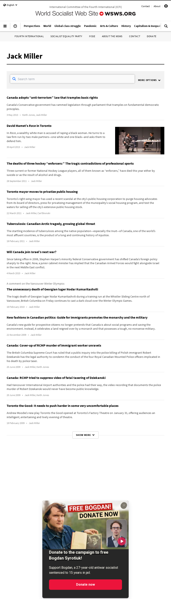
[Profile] (166, 6)
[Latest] (15, 28)
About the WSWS (112, 36)
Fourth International (29, 36)
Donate (151, 36)
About (157, 6)
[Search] (166, 28)
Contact (145, 6)
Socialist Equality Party (66, 36)
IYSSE (92, 36)
